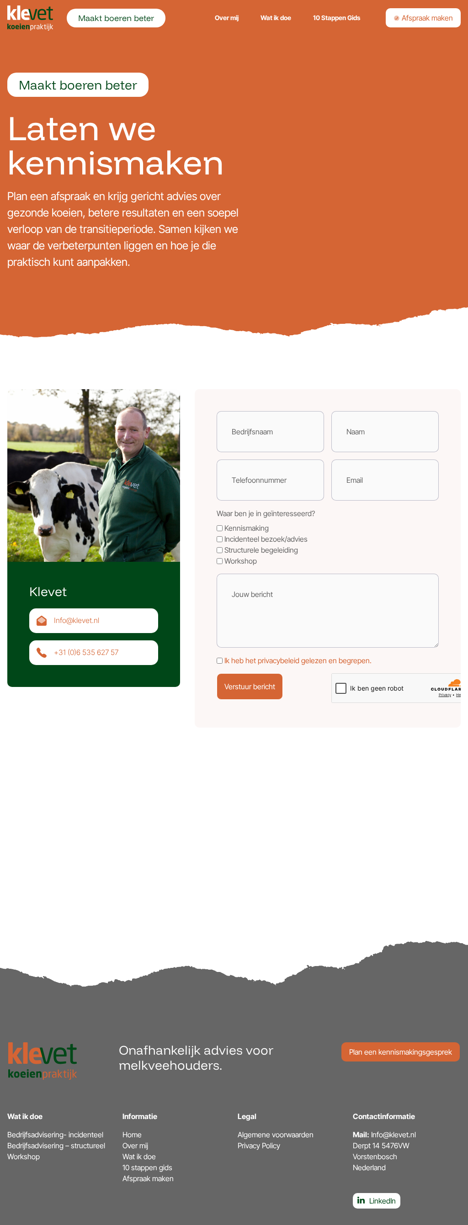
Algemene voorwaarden (276, 1134)
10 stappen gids (147, 1167)
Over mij (227, 17)
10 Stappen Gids (336, 17)
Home (132, 1134)
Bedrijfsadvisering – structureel (56, 1145)
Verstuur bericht (249, 686)
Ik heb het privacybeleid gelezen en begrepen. (298, 660)
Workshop (23, 1156)
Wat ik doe (276, 17)
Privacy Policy (259, 1145)
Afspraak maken (426, 17)
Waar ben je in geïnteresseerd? (266, 513)
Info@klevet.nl (76, 620)
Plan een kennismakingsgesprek (400, 1051)
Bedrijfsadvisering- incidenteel (55, 1134)
